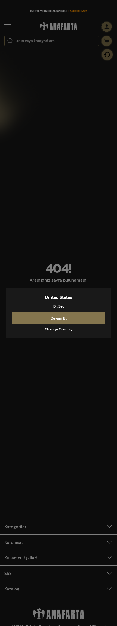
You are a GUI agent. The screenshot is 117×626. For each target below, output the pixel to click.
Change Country (58, 329)
